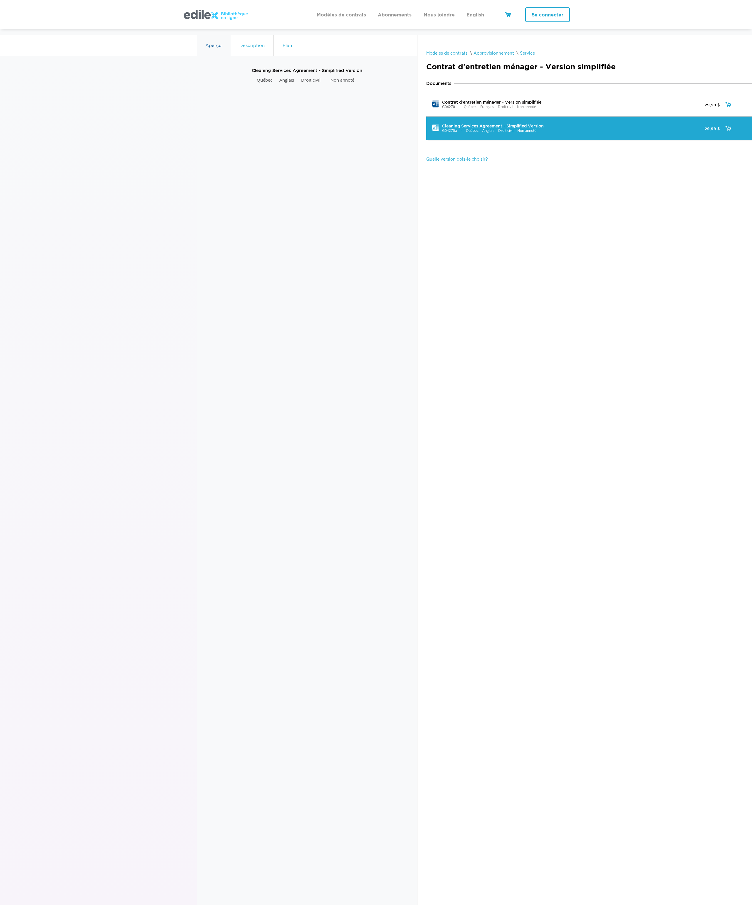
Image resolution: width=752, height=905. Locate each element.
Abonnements (395, 14)
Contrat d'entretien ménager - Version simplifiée (491, 102)
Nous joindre (439, 14)
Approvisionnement (494, 53)
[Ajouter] (728, 104)
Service (527, 53)
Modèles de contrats (341, 14)
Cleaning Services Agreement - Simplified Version (492, 126)
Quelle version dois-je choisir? (457, 159)
